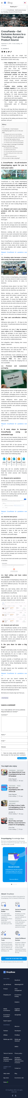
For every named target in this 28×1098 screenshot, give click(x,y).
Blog (16, 1073)
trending (11, 819)
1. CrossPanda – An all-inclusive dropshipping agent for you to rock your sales (12, 130)
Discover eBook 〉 (14, 879)
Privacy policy (18, 1053)
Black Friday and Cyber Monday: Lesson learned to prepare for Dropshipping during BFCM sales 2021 (17, 823)
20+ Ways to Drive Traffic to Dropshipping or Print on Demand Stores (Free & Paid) (17, 807)
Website (3, 747)
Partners (5, 1030)
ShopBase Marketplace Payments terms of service (19, 1060)
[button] (11, 884)
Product (5, 989)
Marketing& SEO (19, 984)
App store (6, 1078)
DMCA (16, 1046)
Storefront (17, 980)
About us (17, 1026)
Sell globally (18, 1015)
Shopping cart (7, 995)
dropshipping (5, 697)
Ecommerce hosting (18, 995)
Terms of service (8, 1053)
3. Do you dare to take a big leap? (11, 158)
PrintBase (17, 1035)
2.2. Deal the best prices (10, 149)
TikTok (18, 785)
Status (5, 1082)
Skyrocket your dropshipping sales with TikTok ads (16, 789)
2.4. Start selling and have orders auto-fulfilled (13, 153)
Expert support (7, 1020)
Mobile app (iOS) (7, 1039)
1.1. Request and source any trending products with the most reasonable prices (14, 135)
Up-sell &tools (7, 984)
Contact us (17, 1068)
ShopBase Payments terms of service (7, 1059)
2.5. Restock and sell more (10, 156)
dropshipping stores (14, 801)
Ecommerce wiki (19, 1078)
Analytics (17, 1002)
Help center (6, 1073)
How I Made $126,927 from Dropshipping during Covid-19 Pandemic (17, 774)
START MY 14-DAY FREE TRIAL (14, 958)
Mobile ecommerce (6, 1009)
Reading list (13, 6)
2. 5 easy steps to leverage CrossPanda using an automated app (12, 145)
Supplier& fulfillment (17, 1009)
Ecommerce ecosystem (6, 1015)
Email (3, 741)
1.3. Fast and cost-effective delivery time (13, 140)
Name (3, 734)
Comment (4, 715)
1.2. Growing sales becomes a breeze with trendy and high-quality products (14, 138)
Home (4, 10)
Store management (18, 989)
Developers (18, 1030)
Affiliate (5, 1035)
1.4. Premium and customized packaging (13, 142)
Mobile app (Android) (18, 1040)
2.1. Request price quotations (11, 147)
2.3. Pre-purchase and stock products (13, 151)
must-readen (20, 770)
